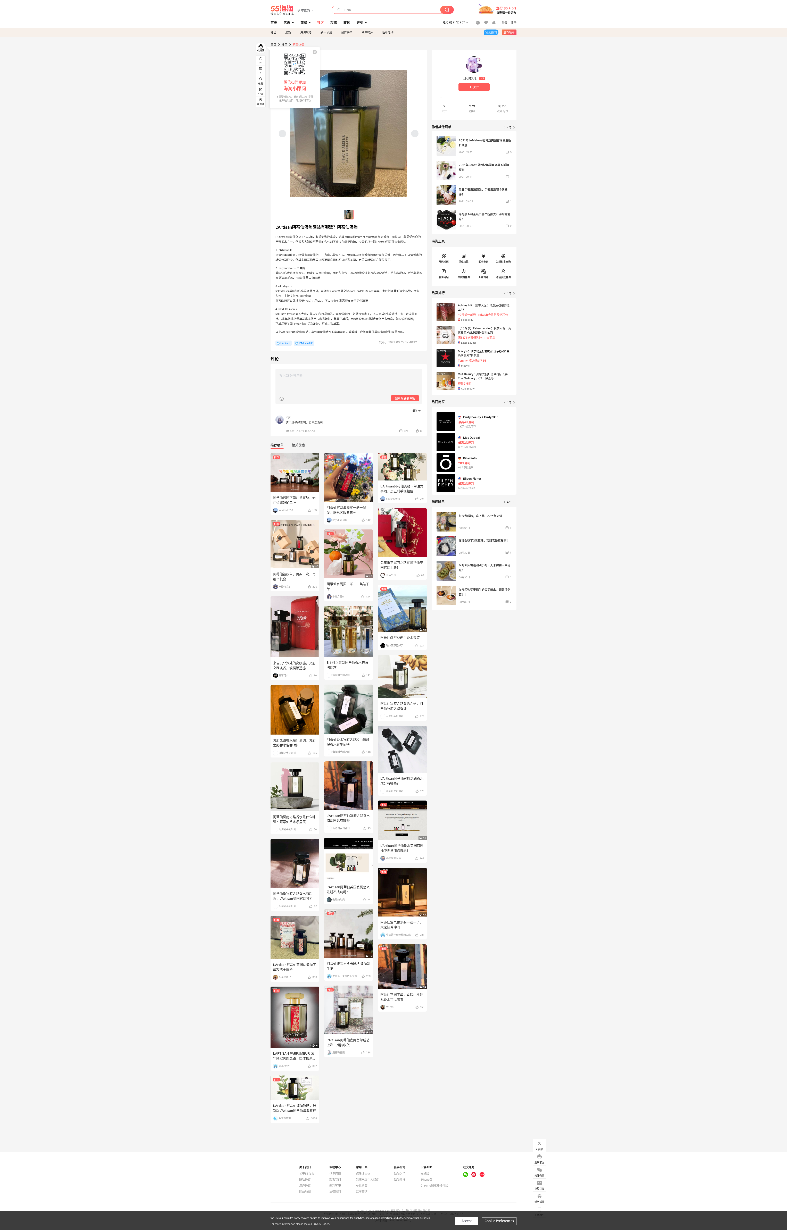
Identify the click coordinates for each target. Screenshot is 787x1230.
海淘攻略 (306, 32)
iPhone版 (426, 1179)
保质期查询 (463, 277)
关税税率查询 (503, 261)
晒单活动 (388, 32)
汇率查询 (483, 261)
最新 (288, 32)
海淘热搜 (399, 1179)
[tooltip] (295, 77)
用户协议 (305, 1185)
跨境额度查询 (503, 277)
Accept (467, 1221)
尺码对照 (444, 261)
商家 (303, 22)
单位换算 (464, 261)
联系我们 (335, 1179)
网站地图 (305, 1191)
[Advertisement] (474, 643)
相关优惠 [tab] (298, 445)
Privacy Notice (321, 1224)
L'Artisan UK (306, 343)
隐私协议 (305, 1179)
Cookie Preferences (499, 1221)
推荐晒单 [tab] (277, 445)
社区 (273, 32)
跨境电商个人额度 (367, 1179)
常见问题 (335, 1173)
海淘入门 (399, 1173)
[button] (305, 10)
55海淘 (282, 10)
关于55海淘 (306, 1173)
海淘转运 (367, 32)
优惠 (287, 22)
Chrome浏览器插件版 (434, 1185)
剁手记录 (326, 32)
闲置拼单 (347, 32)
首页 (273, 44)
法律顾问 (335, 1191)
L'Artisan (285, 343)
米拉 (288, 417)
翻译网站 (444, 277)
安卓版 (425, 1173)
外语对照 (483, 277)
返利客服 (335, 1185)
